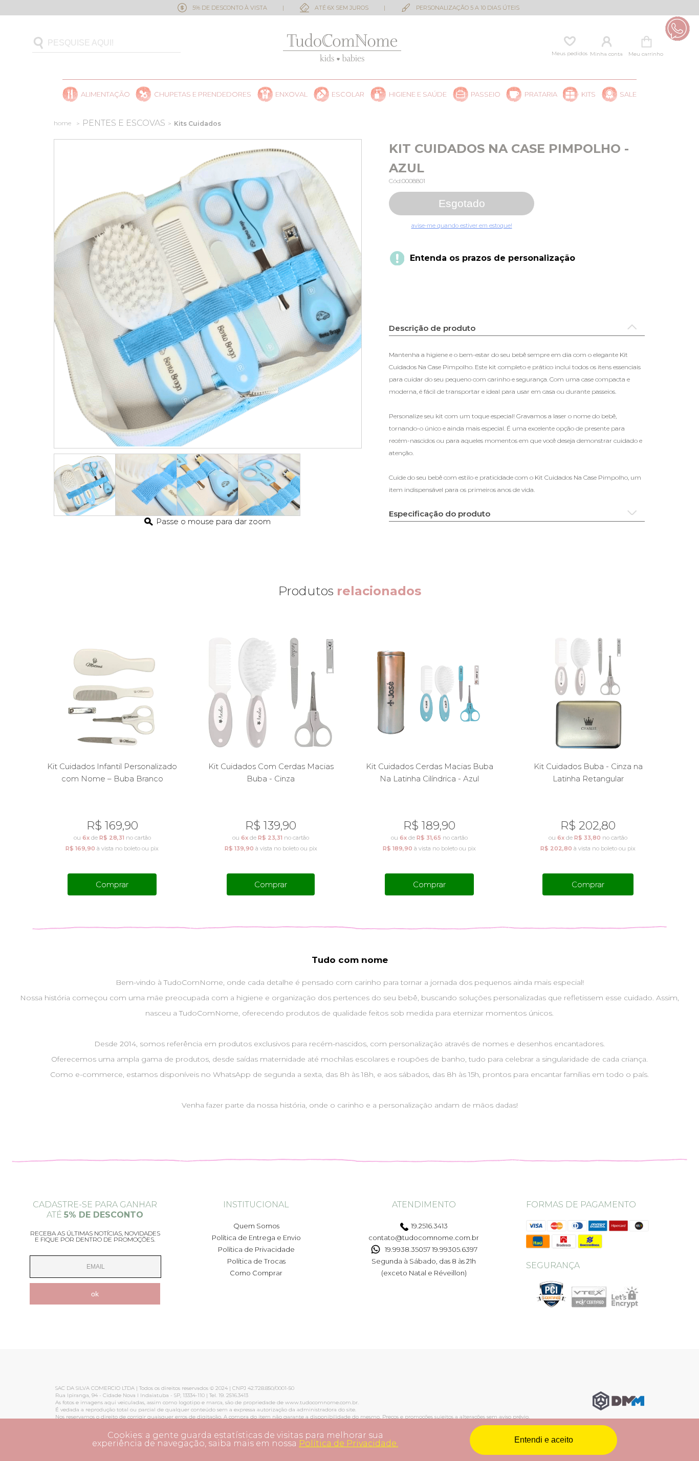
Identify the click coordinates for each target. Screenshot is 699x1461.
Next (660, 761)
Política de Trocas (256, 1261)
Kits (588, 94)
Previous (39, 761)
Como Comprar (256, 1273)
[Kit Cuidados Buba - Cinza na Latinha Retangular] (588, 692)
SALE (628, 94)
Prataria (541, 94)
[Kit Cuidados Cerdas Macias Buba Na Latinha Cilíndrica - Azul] (429, 692)
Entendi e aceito (543, 1439)
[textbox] (106, 43)
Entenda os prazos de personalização (492, 258)
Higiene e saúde (418, 94)
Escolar (348, 94)
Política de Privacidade (256, 1249)
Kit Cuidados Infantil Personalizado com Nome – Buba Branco (112, 772)
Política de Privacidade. (348, 1443)
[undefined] (207, 294)
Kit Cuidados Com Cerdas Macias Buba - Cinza (271, 772)
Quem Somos (256, 1226)
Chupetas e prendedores (202, 94)
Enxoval (291, 94)
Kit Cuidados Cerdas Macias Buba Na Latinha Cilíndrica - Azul (429, 772)
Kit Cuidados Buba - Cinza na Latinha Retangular (588, 772)
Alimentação (105, 94)
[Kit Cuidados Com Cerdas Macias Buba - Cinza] (271, 692)
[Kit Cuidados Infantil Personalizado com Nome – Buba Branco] (112, 692)
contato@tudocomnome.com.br (423, 1237)
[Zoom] (85, 484)
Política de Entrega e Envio (256, 1237)
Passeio (485, 94)
